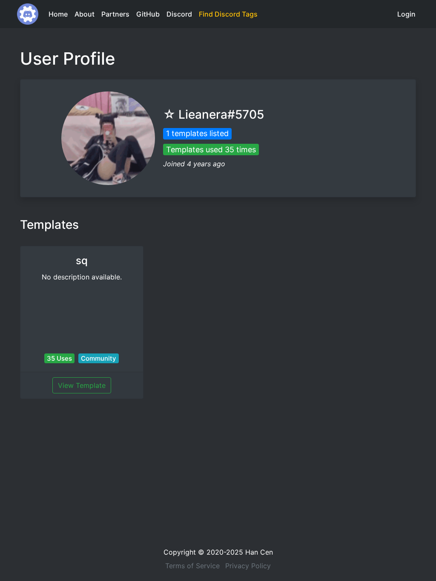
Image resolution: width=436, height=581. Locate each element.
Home (58, 14)
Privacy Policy (248, 565)
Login (406, 14)
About (85, 14)
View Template (82, 385)
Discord (179, 14)
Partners (115, 14)
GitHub (148, 14)
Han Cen (259, 552)
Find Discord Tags (228, 14)
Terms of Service (192, 565)
